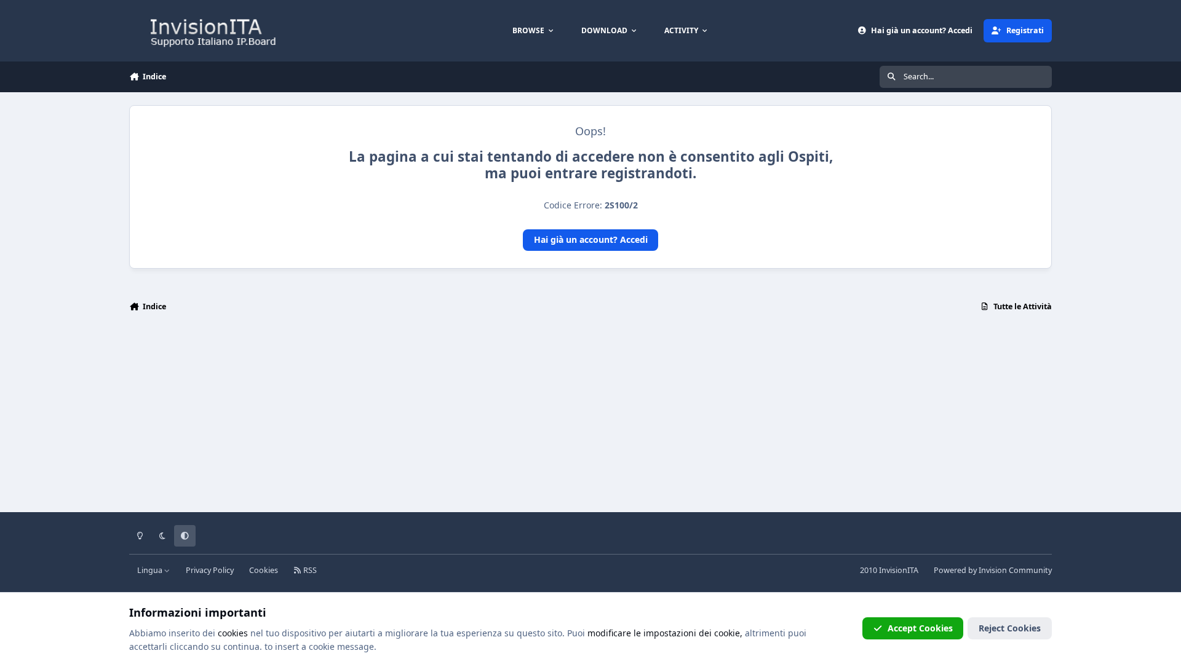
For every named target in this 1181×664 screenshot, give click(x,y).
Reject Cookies (1010, 628)
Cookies (263, 570)
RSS (309, 570)
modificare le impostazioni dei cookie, (664, 633)
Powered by (993, 570)
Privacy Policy (210, 570)
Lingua (150, 570)
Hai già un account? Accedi (591, 239)
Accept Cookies (920, 628)
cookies (233, 633)
